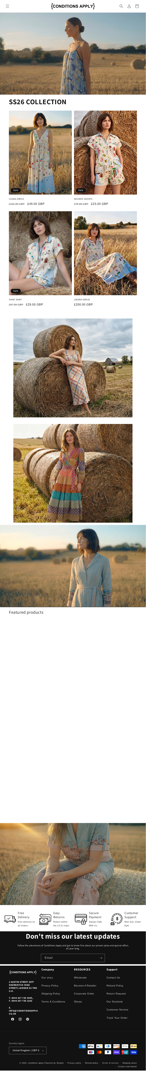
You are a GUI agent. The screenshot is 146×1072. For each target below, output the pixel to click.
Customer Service (117, 1009)
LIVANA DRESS (16, 199)
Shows (78, 1001)
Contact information (127, 1066)
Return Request (116, 993)
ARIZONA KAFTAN (18, 714)
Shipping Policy (50, 993)
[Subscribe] (101, 958)
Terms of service (110, 1063)
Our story (47, 977)
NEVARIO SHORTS (83, 199)
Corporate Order (84, 993)
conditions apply (36, 1063)
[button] (7, 6)
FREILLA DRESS (82, 714)
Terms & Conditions (53, 1001)
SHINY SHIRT (15, 299)
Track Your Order (117, 1017)
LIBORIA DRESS (82, 299)
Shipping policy (129, 1063)
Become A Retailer (85, 985)
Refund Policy (115, 985)
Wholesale (80, 977)
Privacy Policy (49, 985)
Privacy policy (74, 1063)
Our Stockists (115, 1001)
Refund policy (91, 1063)
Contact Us (113, 977)
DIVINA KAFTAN (17, 815)
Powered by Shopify (54, 1063)
